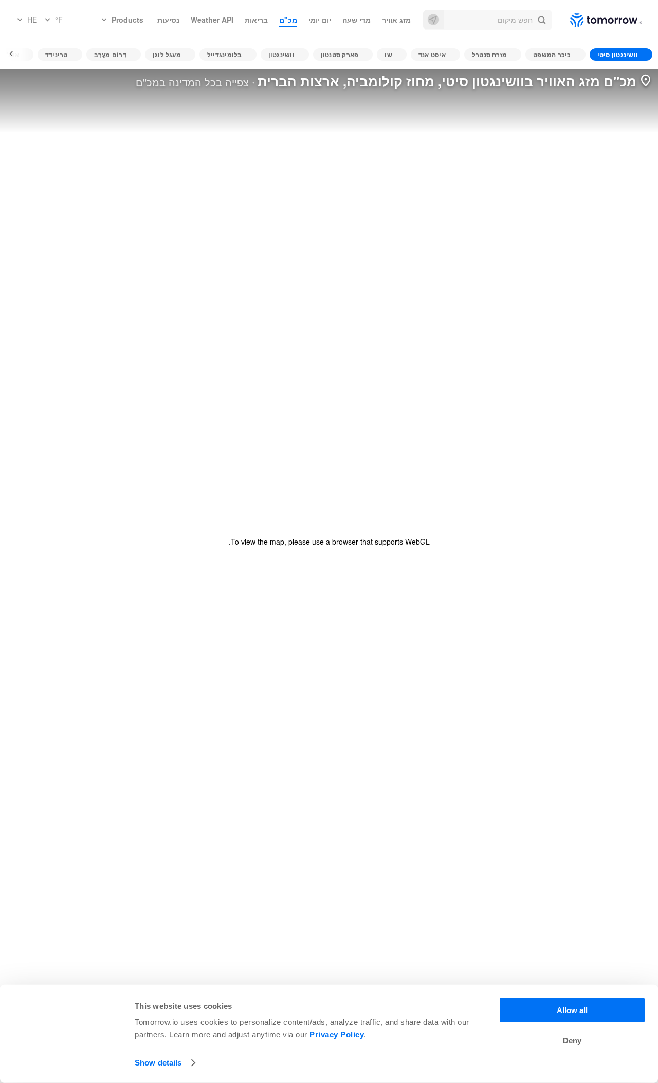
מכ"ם (288, 19)
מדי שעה (356, 19)
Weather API (212, 19)
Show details (158, 1062)
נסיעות (168, 19)
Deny (572, 1040)
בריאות (256, 19)
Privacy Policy (336, 1034)
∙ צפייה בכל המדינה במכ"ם (195, 82)
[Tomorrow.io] (597, 20)
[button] (487, 20)
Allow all (572, 1010)
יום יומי (319, 19)
